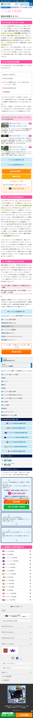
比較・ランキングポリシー (9, 663)
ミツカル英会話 (6, 676)
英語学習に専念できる (9, 323)
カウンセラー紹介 (6, 474)
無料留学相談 (16, 352)
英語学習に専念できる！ (9, 360)
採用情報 (23, 707)
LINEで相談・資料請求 (17, 507)
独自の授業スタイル (8, 326)
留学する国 (9, 464)
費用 (4, 378)
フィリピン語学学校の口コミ (16, 165)
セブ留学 (5, 402)
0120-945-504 (25, 4)
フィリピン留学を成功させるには (12, 395)
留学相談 (12, 501)
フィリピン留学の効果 (9, 391)
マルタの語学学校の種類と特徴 (17, 451)
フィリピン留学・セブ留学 (10, 375)
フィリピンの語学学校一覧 (16, 160)
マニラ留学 (6, 405)
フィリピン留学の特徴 (9, 319)
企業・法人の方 (7, 668)
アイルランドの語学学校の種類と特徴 (17, 446)
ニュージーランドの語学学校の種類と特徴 (17, 437)
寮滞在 (5, 408)
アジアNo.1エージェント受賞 (9, 472)
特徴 (4, 388)
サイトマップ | (19, 707)
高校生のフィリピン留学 (10, 415)
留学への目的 (8, 460)
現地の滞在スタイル (8, 333)
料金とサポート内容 (24, 472)
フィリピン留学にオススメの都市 (12, 398)
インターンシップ (8, 412)
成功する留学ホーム (17, 606)
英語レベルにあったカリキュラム (12, 336)
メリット (5, 381)
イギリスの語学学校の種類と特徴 (17, 442)
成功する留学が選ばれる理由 (21, 474)
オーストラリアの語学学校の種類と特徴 (17, 432)
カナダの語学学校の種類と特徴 (17, 428)
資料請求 (17, 176)
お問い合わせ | (12, 706)
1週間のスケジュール (9, 340)
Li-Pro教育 (5, 680)
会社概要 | (7, 706)
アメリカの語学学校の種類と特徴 (17, 423)
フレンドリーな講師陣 (9, 330)
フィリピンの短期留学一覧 (16, 311)
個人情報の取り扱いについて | (21, 706)
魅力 (4, 385)
